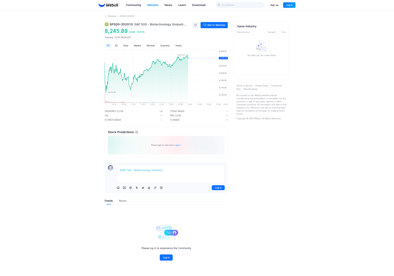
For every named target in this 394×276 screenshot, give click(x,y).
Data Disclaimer (250, 89)
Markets (112, 16)
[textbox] (170, 170)
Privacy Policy (261, 85)
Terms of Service (244, 85)
